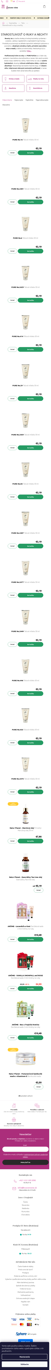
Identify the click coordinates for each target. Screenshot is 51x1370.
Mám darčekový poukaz (25, 1282)
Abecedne (6, 104)
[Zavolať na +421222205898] (3, 1)
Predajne (25, 1272)
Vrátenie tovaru (25, 1288)
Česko (25, 1202)
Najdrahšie (29, 100)
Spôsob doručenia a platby (25, 1285)
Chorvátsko (25, 1214)
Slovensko (25, 1205)
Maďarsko (25, 1208)
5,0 (13, 1)
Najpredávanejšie (42, 100)
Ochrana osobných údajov (25, 1298)
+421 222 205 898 (27, 1181)
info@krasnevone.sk (27, 1188)
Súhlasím (25, 1364)
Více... (29, 51)
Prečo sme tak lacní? (25, 1269)
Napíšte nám (25, 1301)
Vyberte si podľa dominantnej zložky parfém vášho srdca (25, 1279)
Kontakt (25, 1305)
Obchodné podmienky (25, 1292)
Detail (12, 153)
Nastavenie (25, 1356)
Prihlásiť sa (25, 1162)
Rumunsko (25, 1211)
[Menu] (3, 6)
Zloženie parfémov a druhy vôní (25, 1276)
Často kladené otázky (25, 1266)
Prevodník (22, 1)
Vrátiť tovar (25, 1341)
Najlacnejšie (18, 100)
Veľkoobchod (25, 1295)
